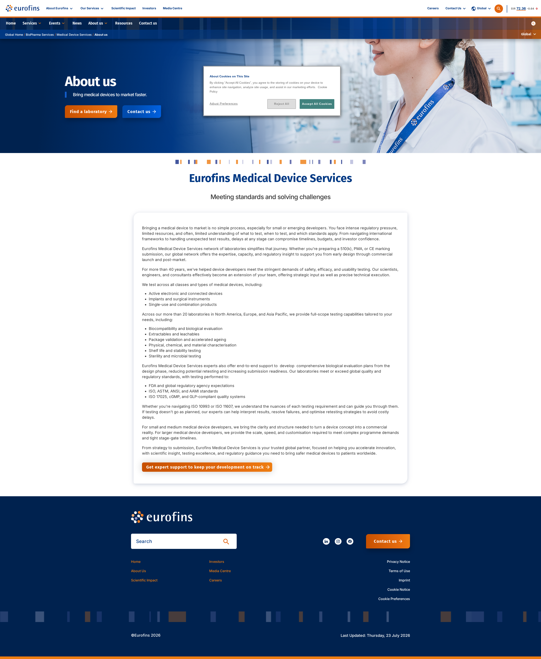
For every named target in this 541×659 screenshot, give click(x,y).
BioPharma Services (40, 34)
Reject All (281, 103)
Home (136, 561)
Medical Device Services (74, 34)
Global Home (14, 34)
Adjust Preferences (224, 103)
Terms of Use (399, 571)
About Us (138, 571)
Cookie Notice (398, 589)
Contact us (138, 111)
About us (101, 34)
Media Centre (220, 571)
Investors (216, 561)
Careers (215, 580)
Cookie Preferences (394, 599)
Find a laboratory (88, 111)
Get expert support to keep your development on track (205, 467)
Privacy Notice (398, 561)
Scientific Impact (144, 580)
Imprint (404, 580)
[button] (60, 8)
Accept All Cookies (317, 103)
